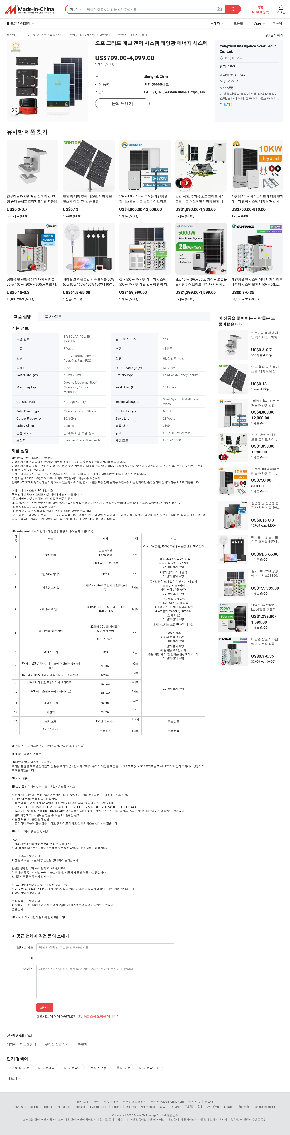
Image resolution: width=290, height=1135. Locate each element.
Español (48, 1106)
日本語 (189, 1106)
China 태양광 (19, 1068)
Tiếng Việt (242, 1106)
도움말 (238, 23)
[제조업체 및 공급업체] (29, 9)
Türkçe (228, 1106)
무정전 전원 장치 (57, 1044)
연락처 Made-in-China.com (167, 1101)
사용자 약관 (111, 1101)
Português (63, 1106)
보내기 (45, 1007)
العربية (163, 1106)
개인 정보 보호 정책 (134, 1101)
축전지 (82, 1044)
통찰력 (209, 1101)
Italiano (116, 1106)
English (33, 1106)
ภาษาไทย (213, 1106)
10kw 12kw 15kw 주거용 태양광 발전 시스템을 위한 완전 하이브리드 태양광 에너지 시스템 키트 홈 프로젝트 (265, 403)
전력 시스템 (98, 1068)
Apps (257, 23)
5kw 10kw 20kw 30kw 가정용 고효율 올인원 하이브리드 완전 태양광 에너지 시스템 (265, 607)
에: (32, 958)
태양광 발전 (72, 1068)
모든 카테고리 (20, 23)
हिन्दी (200, 1106)
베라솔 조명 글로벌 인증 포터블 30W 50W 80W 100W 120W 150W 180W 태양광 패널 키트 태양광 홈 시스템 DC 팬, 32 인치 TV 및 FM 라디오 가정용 (265, 539)
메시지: (28, 968)
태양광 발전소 (149, 1068)
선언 (96, 1101)
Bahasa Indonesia (265, 1106)
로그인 (280, 12)
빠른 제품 (194, 1101)
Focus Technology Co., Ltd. (150, 1115)
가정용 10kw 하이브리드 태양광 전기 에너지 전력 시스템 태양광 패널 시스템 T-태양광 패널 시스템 (265, 471)
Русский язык (98, 1106)
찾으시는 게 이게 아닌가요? (55, 1016)
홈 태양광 (123, 1068)
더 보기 (225, 104)
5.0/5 (231, 66)
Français (80, 1106)
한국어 (176, 1106)
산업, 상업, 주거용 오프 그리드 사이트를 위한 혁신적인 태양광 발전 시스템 (265, 437)
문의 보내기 (122, 103)
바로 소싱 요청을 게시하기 (99, 1016)
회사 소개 (83, 1101)
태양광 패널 (46, 1068)
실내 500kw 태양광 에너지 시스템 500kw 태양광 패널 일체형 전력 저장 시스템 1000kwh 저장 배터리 (265, 573)
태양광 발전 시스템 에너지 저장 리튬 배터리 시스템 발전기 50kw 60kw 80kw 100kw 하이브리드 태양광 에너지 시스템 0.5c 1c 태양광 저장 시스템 (265, 641)
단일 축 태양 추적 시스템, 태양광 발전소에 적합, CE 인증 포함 (265, 369)
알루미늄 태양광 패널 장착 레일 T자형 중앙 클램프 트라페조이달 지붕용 (264, 335)
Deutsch (131, 1106)
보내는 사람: (24, 947)
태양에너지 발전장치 (21, 1044)
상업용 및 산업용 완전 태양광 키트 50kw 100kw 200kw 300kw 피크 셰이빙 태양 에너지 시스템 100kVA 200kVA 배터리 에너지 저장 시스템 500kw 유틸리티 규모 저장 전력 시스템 (265, 505)
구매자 (215, 23)
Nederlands (148, 1106)
